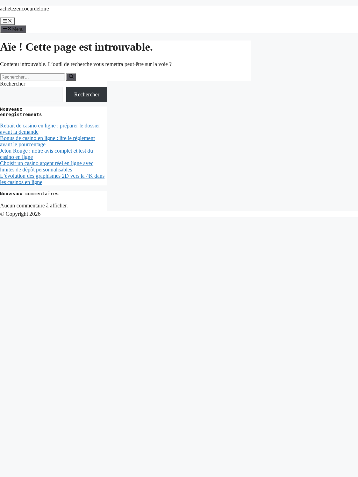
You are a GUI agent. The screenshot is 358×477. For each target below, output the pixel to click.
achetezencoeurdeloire (24, 9)
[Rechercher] (71, 77)
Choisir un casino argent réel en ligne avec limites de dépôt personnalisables (46, 166)
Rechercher (12, 84)
